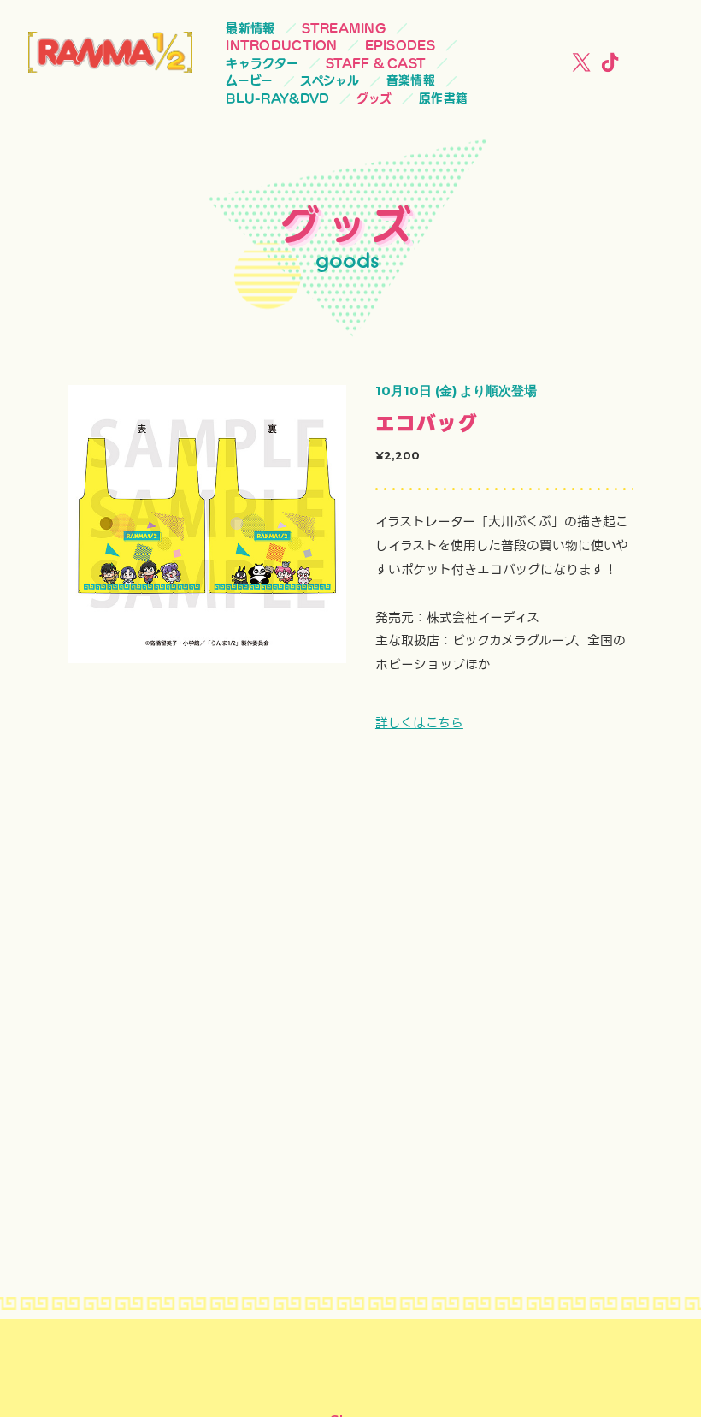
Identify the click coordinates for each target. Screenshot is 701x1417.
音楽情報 (410, 80)
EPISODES (400, 45)
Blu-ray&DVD (277, 98)
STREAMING (343, 28)
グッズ (374, 98)
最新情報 (250, 28)
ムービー (249, 80)
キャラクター (262, 63)
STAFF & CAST (376, 63)
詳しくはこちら (419, 723)
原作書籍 (443, 98)
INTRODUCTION (281, 45)
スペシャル (329, 80)
